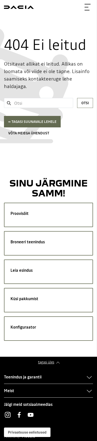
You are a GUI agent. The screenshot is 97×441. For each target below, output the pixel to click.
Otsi (85, 102)
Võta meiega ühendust (28, 133)
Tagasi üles (46, 362)
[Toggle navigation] (88, 7)
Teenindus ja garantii (23, 377)
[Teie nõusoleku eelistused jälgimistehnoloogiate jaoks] (27, 432)
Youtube (30, 415)
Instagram (7, 415)
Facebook (19, 415)
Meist (9, 390)
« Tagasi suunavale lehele (32, 121)
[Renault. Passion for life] (19, 7)
